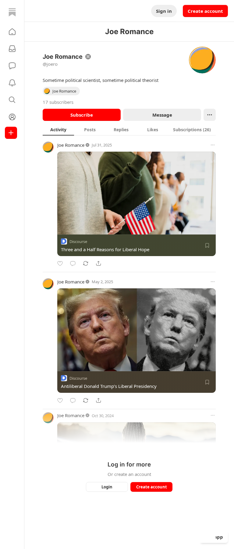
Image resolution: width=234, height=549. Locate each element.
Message (162, 115)
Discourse (78, 241)
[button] (12, 31)
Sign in (164, 11)
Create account (205, 11)
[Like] (60, 263)
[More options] (213, 145)
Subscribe (81, 115)
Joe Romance (70, 145)
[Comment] (73, 263)
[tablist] (129, 129)
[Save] (207, 245)
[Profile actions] (210, 115)
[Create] (11, 133)
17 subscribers (58, 102)
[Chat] (12, 65)
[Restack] (85, 263)
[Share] (98, 263)
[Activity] (12, 83)
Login (106, 487)
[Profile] (12, 117)
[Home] (12, 12)
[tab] (58, 129)
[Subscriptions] (12, 48)
